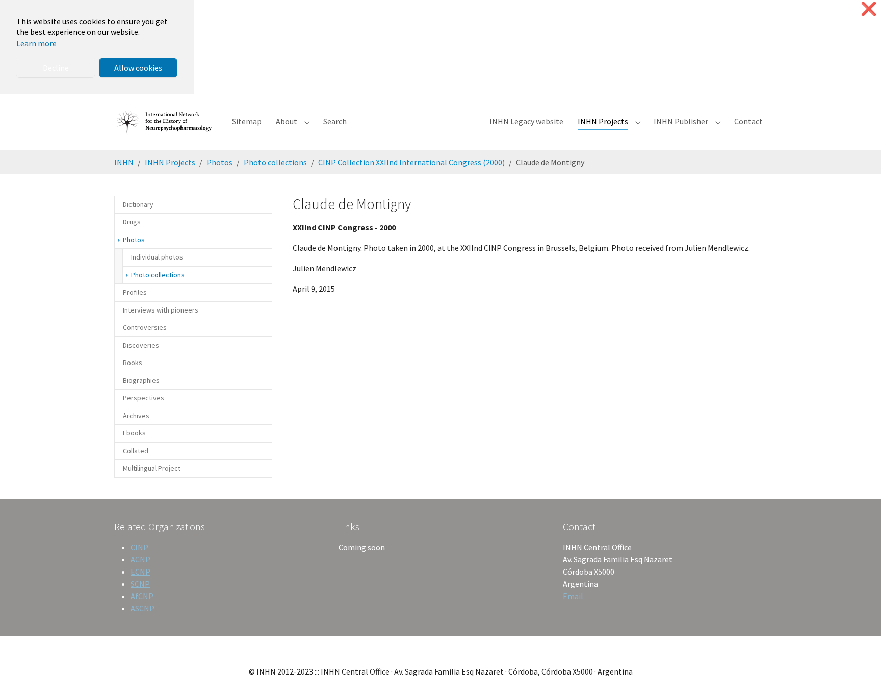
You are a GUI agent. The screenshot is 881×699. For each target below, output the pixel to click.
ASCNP (142, 608)
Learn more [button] (36, 43)
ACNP (140, 559)
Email (573, 596)
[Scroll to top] (858, 676)
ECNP (140, 571)
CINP (139, 547)
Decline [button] (56, 68)
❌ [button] (869, 9)
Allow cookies (138, 68)
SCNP (140, 584)
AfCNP (142, 596)
